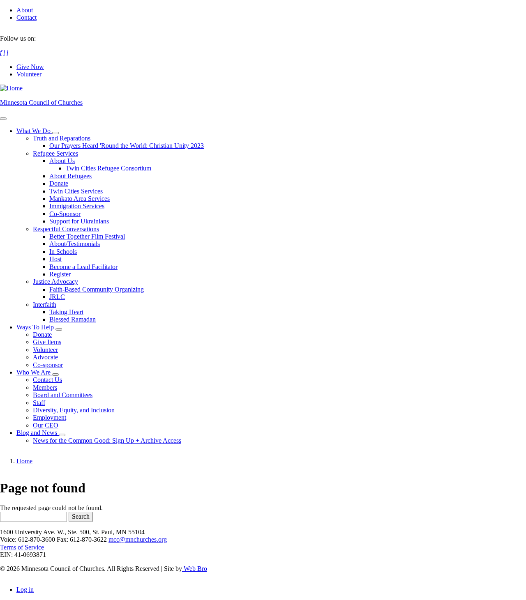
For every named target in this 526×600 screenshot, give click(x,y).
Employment (49, 417)
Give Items (47, 341)
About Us (62, 160)
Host (55, 258)
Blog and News (37, 432)
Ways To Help (35, 327)
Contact (26, 17)
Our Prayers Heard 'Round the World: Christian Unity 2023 (126, 145)
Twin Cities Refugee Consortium (108, 168)
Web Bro (194, 568)
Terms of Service (22, 547)
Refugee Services (55, 153)
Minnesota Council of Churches (41, 102)
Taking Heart (66, 311)
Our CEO (45, 425)
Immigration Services (76, 205)
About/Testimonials (74, 243)
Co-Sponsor (65, 213)
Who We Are (34, 372)
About (24, 10)
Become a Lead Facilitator (83, 266)
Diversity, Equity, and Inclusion (74, 410)
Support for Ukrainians (79, 221)
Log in (25, 589)
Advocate (45, 357)
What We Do (34, 130)
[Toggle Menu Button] (3, 118)
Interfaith (44, 304)
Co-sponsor (48, 364)
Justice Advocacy (55, 281)
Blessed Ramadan (72, 319)
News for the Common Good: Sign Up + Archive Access (107, 440)
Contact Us (47, 379)
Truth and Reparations (61, 138)
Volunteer (29, 74)
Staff (39, 402)
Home (24, 460)
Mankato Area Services (79, 198)
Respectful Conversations (66, 228)
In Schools (63, 251)
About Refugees (70, 175)
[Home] (11, 88)
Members (45, 387)
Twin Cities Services (76, 191)
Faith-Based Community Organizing (96, 289)
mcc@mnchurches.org (137, 539)
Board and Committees (62, 394)
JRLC (57, 296)
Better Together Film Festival (87, 236)
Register (60, 274)
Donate (58, 183)
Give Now (30, 66)
